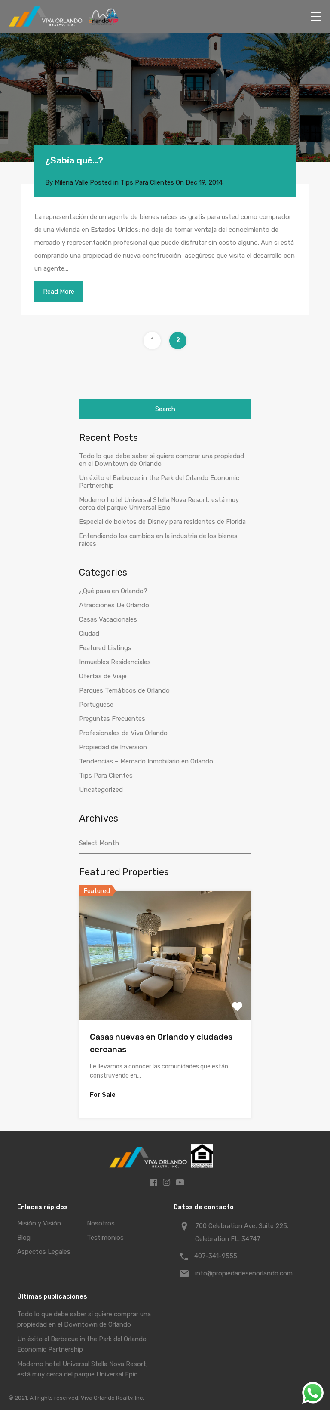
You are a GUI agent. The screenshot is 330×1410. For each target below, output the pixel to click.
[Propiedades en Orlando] (64, 23)
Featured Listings (105, 648)
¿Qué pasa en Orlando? (113, 591)
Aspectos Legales (43, 1252)
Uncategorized (101, 790)
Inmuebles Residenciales (115, 662)
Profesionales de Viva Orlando (123, 733)
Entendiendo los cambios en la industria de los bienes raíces (158, 540)
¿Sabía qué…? (74, 160)
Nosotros (101, 1223)
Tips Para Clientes (147, 182)
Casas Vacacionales (108, 619)
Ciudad (89, 633)
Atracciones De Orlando (114, 605)
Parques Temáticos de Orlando (124, 690)
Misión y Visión (39, 1223)
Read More (58, 292)
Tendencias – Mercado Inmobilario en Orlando (146, 761)
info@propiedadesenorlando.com (244, 1273)
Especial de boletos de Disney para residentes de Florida (162, 522)
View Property (165, 994)
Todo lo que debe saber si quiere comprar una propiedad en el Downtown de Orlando (161, 460)
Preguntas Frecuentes (112, 719)
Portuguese (96, 704)
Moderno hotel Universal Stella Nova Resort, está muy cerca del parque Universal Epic (159, 503)
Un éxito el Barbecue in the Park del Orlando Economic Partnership (159, 481)
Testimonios (105, 1237)
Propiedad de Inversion (113, 747)
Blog (24, 1237)
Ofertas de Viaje (103, 676)
